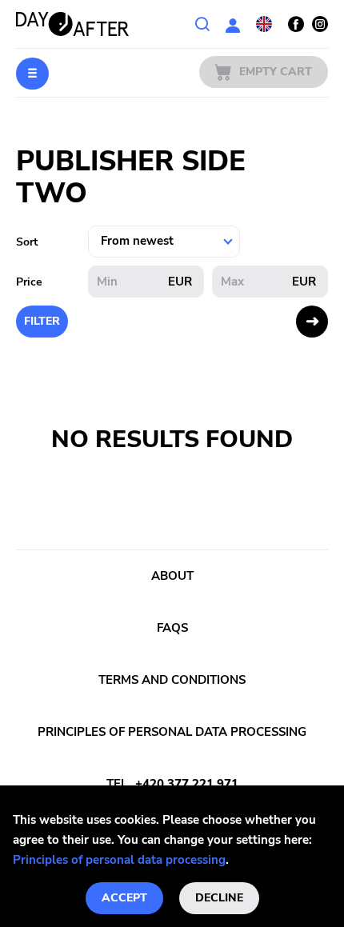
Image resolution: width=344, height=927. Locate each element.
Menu (32, 74)
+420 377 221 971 (186, 784)
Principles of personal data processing (119, 860)
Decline (219, 897)
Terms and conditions (172, 680)
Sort (27, 242)
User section (233, 24)
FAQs (172, 628)
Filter (42, 321)
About (172, 576)
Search (202, 24)
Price (29, 282)
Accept (124, 897)
